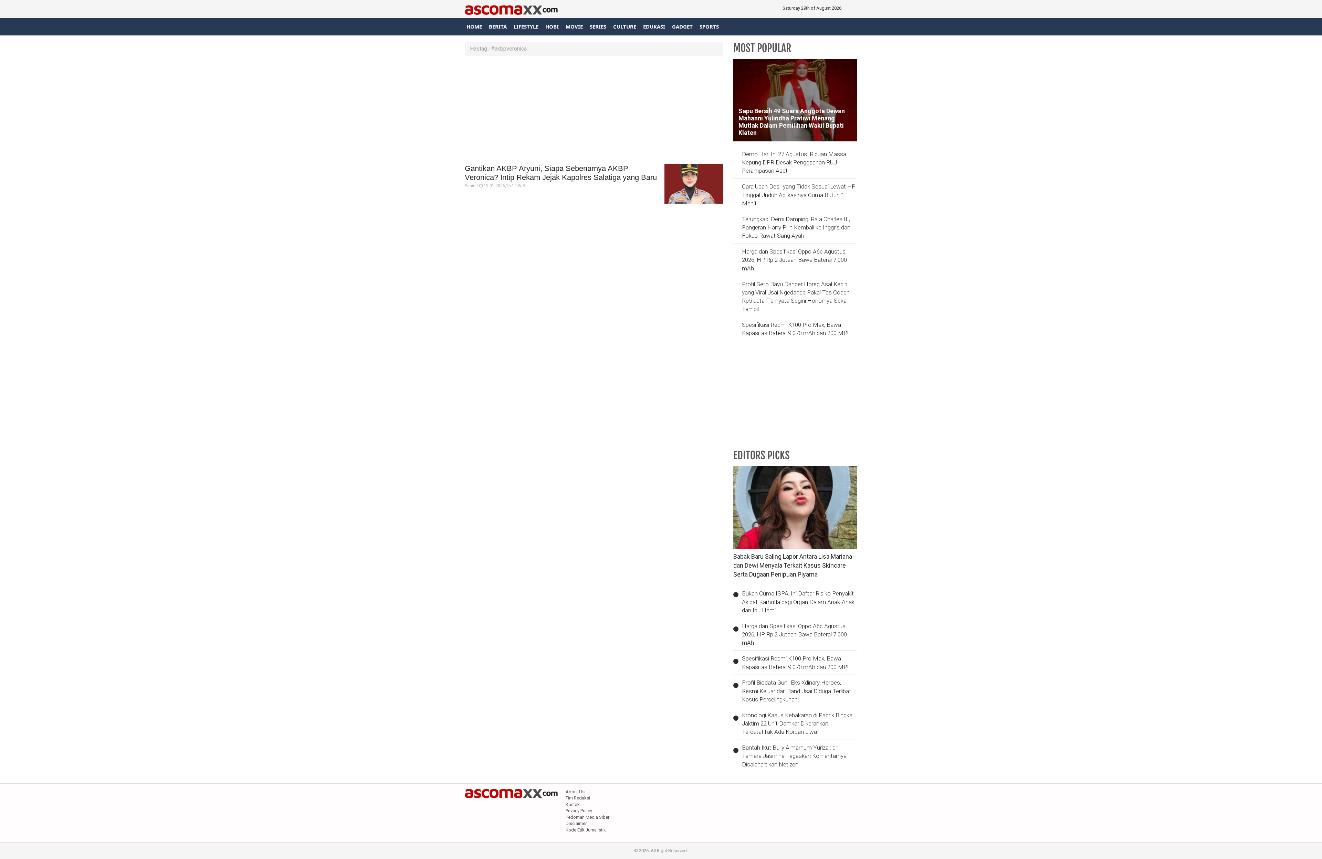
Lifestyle (526, 26)
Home (474, 26)
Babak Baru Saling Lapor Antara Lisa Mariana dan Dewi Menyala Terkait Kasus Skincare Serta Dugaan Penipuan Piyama (792, 565)
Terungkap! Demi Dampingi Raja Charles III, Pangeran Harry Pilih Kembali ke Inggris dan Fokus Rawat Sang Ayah (796, 227)
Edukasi (654, 26)
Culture (624, 26)
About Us (575, 791)
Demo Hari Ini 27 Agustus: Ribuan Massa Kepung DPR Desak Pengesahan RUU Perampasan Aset (794, 162)
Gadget (682, 26)
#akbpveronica (509, 48)
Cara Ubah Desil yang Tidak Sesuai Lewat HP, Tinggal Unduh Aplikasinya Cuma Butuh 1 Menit (799, 195)
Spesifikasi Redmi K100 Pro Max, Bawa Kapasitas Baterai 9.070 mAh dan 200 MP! (795, 328)
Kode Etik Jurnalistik (586, 830)
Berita (498, 26)
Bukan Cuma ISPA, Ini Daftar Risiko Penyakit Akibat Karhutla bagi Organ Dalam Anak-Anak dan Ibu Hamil (798, 602)
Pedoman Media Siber (587, 817)
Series (598, 26)
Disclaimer (576, 823)
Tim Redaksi (578, 798)
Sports (709, 26)
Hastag (478, 48)
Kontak (573, 804)
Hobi (552, 26)
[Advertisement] (594, 111)
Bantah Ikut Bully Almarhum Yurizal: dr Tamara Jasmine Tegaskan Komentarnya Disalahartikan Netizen (794, 756)
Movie (574, 26)
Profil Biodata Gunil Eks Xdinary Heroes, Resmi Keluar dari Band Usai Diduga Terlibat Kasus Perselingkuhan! (796, 691)
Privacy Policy (579, 810)
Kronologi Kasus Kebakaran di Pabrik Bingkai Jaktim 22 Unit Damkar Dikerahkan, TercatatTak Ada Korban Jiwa (797, 723)
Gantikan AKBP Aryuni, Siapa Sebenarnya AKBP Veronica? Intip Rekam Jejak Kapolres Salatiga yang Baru (561, 173)
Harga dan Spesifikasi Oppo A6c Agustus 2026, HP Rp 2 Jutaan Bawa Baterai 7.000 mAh (794, 260)
